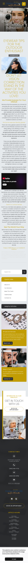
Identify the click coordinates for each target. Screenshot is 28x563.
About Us (7, 285)
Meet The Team (8, 291)
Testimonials (8, 294)
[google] (16, 499)
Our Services (8, 288)
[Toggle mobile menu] (3, 3)
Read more (7, 343)
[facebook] (11, 499)
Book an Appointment (14, 409)
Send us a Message (14, 483)
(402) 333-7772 (14, 468)
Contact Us (7, 298)
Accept (14, 559)
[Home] (11, 4)
